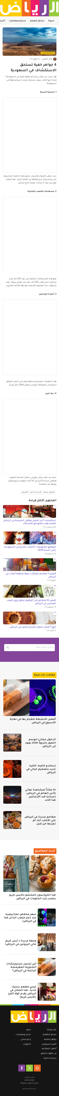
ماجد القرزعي (47, 59)
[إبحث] (7, 647)
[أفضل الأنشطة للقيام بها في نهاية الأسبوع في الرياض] (29, 697)
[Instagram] (37, 1068)
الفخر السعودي (49, 1044)
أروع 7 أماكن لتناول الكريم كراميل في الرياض (33, 627)
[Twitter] (29, 1068)
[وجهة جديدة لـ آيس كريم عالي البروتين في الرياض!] (47, 942)
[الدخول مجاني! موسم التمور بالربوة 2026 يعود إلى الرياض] (12, 742)
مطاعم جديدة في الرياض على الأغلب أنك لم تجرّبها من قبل (40, 820)
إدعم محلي (26, 1039)
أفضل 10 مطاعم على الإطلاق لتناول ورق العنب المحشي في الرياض (31, 602)
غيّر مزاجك (51, 1030)
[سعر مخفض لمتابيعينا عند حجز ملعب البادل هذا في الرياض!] (47, 917)
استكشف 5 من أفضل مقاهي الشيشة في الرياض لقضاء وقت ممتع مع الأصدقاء (29, 522)
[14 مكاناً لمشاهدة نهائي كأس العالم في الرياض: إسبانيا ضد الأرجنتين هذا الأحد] (12, 795)
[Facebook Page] (21, 1068)
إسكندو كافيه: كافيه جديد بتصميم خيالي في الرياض (41, 769)
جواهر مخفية (50, 1039)
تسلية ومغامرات (17, 21)
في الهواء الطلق (48, 1053)
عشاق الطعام (37, 21)
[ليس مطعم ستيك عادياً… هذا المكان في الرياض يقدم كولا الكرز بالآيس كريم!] (47, 992)
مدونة (51, 21)
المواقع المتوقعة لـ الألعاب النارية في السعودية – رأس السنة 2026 (29, 549)
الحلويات (27, 1044)
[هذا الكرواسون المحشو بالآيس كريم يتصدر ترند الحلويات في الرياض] (29, 873)
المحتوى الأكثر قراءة (42, 500)
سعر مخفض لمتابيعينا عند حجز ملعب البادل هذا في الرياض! (20, 918)
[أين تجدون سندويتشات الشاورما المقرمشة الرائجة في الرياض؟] (47, 967)
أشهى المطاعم (49, 1049)
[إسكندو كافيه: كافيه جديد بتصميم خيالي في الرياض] (12, 769)
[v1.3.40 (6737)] (30, 1017)
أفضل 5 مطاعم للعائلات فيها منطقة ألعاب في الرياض (31, 575)
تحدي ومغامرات (23, 1035)
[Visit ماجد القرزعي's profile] (54, 59)
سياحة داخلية (50, 1058)
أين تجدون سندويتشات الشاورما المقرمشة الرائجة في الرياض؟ (21, 967)
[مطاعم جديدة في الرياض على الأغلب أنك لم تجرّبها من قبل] (12, 820)
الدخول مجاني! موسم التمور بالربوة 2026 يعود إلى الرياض (40, 743)
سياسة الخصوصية (29, 1089)
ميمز (28, 1030)
